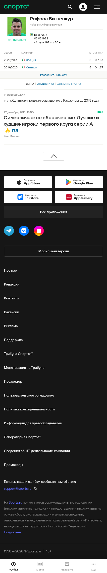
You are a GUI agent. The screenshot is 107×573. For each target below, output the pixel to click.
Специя (30, 60)
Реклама (11, 326)
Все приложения (53, 212)
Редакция (11, 284)
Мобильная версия (53, 251)
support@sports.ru (17, 488)
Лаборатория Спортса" (22, 437)
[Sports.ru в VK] (25, 232)
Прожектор (13, 381)
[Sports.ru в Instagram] (40, 232)
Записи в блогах (69, 84)
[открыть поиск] (70, 7)
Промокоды (13, 464)
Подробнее (12, 532)
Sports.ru (15, 502)
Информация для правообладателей (33, 423)
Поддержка (13, 340)
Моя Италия (11, 136)
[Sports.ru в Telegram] (10, 232)
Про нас (10, 270)
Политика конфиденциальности (29, 409)
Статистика (45, 84)
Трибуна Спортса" (18, 353)
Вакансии (11, 312)
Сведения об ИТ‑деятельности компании (37, 451)
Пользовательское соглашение (29, 395)
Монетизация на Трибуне (24, 367)
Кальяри (31, 67)
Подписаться (17, 40)
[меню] (97, 7)
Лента (30, 84)
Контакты (11, 298)
